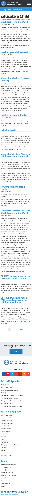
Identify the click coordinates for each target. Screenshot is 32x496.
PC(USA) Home (5, 385)
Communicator (5, 431)
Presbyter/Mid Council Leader (9, 445)
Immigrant (4, 437)
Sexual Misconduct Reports (9, 475)
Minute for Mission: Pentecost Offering (15, 79)
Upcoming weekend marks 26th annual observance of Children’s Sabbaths (14, 300)
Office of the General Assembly (10, 390)
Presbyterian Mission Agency (9, 398)
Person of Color (5, 442)
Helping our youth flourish (14, 115)
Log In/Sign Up (5, 483)
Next (21, 329)
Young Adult (4, 453)
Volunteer (4, 447)
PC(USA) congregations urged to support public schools (15, 277)
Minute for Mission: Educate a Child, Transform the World (15, 20)
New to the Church (6, 415)
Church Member (5, 426)
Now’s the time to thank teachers (13, 187)
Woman (3, 450)
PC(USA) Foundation (7, 393)
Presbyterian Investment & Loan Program (13, 395)
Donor (3, 434)
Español (3, 478)
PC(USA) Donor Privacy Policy (14, 492)
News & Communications (8, 464)
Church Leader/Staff (7, 423)
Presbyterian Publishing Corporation (12, 401)
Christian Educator (6, 420)
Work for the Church (7, 473)
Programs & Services (7, 467)
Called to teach (8, 130)
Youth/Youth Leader (7, 455)
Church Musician (6, 429)
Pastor (3, 439)
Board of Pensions (6, 387)
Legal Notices (14, 494)
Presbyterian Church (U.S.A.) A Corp (11, 406)
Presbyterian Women (7, 403)
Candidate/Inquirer (6, 418)
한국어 (3, 481)
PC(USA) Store (5, 470)
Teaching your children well (14, 52)
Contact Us (16, 351)
